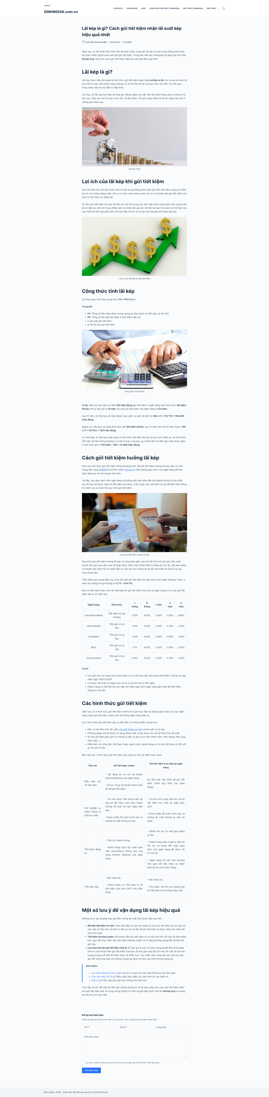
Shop (143, 8)
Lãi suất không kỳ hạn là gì (105, 973)
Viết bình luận (91, 1036)
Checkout (118, 8)
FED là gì (96, 980)
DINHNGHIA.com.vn (61, 12)
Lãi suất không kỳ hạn (130, 729)
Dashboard (132, 8)
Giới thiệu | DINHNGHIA (193, 8)
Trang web (161, 1027)
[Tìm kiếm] (224, 8)
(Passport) (129, 469)
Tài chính (127, 42)
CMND (102, 469)
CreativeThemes (100, 1092)
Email (123, 1027)
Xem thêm (211, 8)
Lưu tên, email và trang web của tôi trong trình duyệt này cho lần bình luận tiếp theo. (122, 1062)
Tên (86, 1027)
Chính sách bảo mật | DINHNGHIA (164, 8)
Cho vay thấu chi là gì (103, 976)
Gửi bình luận (91, 1070)
